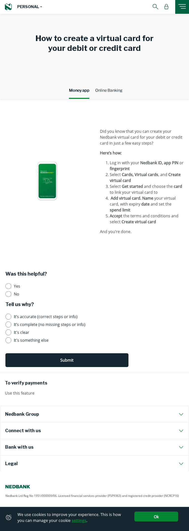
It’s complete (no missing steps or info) (49, 324)
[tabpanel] (94, 182)
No (16, 294)
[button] (29, 7)
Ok (156, 516)
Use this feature (19, 393)
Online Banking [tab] (109, 90)
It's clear (21, 332)
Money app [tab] (79, 90)
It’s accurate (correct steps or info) (46, 316)
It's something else (31, 340)
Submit (67, 360)
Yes (17, 286)
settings (79, 520)
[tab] (94, 414)
